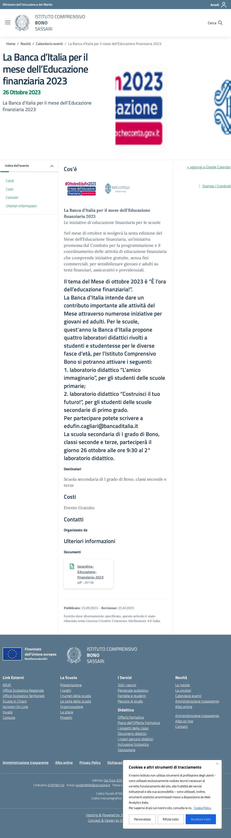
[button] (29, 166)
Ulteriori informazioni (21, 206)
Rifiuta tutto (171, 819)
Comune (9, 717)
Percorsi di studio (130, 701)
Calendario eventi (188, 695)
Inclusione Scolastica (133, 744)
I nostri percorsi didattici (135, 739)
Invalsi (7, 712)
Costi (9, 189)
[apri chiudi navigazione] (7, 23)
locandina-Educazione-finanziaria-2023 (90, 572)
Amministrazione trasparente (197, 701)
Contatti (12, 197)
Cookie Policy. (202, 807)
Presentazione (71, 685)
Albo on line (184, 721)
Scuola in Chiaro (15, 701)
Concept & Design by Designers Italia (115, 820)
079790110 (56, 785)
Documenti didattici (132, 733)
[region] (172, 794)
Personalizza (142, 819)
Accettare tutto (201, 819)
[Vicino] (217, 763)
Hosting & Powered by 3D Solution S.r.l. (115, 815)
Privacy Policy (90, 762)
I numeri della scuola (75, 695)
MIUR (7, 685)
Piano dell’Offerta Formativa (139, 722)
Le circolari (183, 690)
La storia (66, 712)
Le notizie (182, 685)
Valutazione (126, 750)
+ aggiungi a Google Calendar (209, 167)
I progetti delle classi (133, 728)
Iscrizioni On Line (15, 706)
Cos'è (10, 180)
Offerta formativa (131, 717)
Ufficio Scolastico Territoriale (23, 695)
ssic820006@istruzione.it (93, 785)
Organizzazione (71, 706)
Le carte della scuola (75, 701)
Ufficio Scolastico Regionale (23, 690)
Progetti (66, 717)
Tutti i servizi (127, 685)
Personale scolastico (133, 690)
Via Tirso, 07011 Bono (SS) (121, 780)
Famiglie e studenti (132, 695)
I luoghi (65, 690)
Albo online (183, 706)
